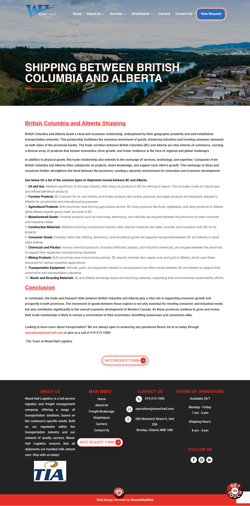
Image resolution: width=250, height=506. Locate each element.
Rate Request (211, 14)
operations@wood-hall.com (44, 333)
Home (77, 14)
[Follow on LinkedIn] (209, 460)
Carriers (164, 14)
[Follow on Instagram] (201, 460)
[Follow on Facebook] (194, 460)
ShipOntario (140, 14)
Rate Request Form (122, 360)
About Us (94, 14)
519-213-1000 (154, 398)
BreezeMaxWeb (142, 500)
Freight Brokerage (101, 411)
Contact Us (183, 14)
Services (116, 14)
